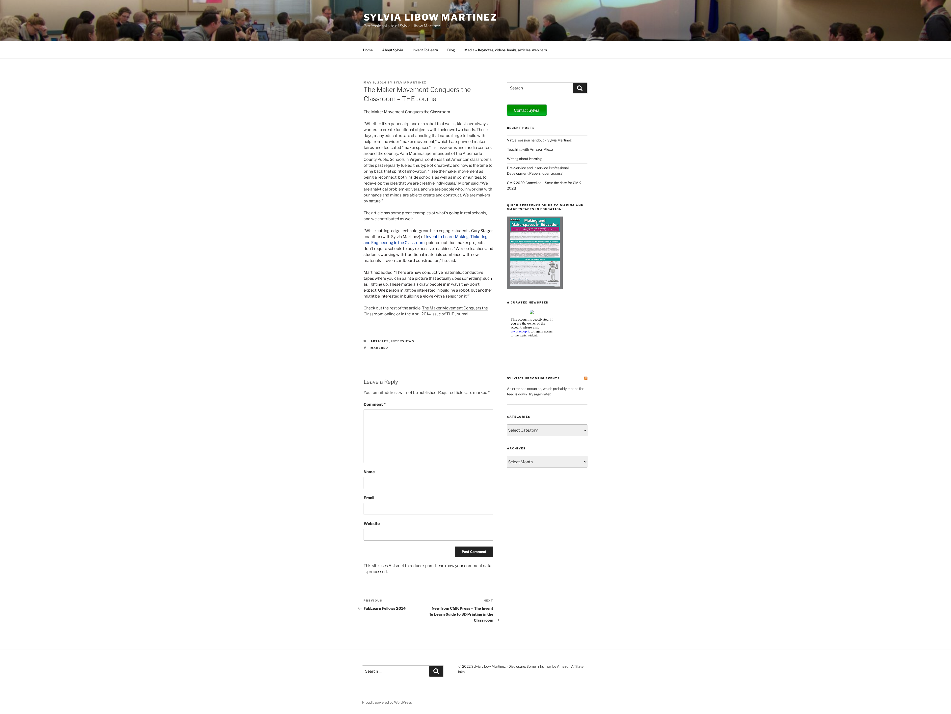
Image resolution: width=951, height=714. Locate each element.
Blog (451, 50)
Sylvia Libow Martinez (430, 17)
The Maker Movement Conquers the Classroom (407, 112)
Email (369, 497)
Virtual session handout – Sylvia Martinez (539, 140)
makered (379, 348)
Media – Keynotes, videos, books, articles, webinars (505, 50)
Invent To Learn (425, 50)
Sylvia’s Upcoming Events (533, 378)
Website (372, 523)
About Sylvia (392, 50)
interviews (403, 341)
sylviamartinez (410, 82)
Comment (375, 404)
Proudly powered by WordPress (387, 702)
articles (379, 341)
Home (368, 50)
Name (369, 471)
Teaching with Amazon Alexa (530, 149)
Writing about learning (524, 159)
